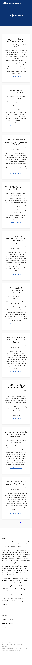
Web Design (23, 648)
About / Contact (7, 642)
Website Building (7, 648)
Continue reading (16, 76)
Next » (20, 523)
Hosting (15, 648)
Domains (17, 650)
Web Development (8, 650)
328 (16, 523)
